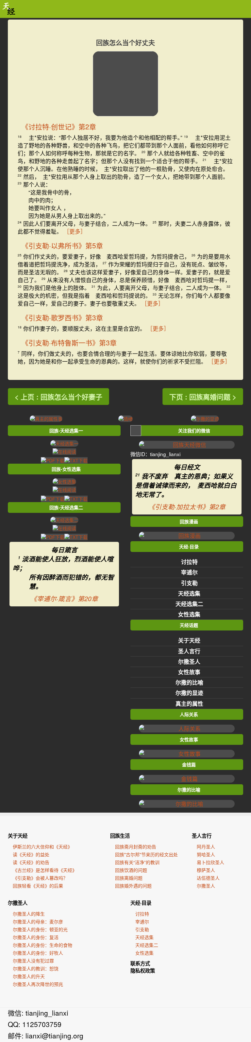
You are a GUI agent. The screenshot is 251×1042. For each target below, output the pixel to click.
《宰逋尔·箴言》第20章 (64, 598)
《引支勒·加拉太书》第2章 (187, 506)
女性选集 (189, 614)
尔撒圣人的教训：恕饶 (36, 968)
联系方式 (140, 963)
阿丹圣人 (206, 846)
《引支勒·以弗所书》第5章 (62, 245)
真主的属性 (189, 703)
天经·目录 (140, 902)
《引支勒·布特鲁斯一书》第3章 (69, 342)
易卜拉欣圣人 (210, 862)
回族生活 (120, 835)
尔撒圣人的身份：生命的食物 (42, 945)
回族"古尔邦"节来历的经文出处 (146, 854)
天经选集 (189, 593)
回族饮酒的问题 (131, 870)
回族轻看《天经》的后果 (38, 885)
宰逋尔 (189, 572)
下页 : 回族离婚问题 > (202, 396)
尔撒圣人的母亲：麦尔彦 (38, 921)
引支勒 (189, 583)
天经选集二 (189, 604)
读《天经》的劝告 (31, 862)
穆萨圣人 (206, 870)
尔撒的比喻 (189, 682)
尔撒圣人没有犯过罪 (33, 960)
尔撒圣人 (189, 661)
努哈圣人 (206, 854)
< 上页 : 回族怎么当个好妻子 (58, 396)
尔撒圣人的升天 (29, 976)
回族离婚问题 (128, 878)
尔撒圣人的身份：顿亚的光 (40, 929)
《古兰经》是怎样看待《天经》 (45, 870)
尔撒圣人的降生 (29, 913)
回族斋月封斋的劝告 (135, 846)
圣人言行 (189, 651)
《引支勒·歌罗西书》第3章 (62, 317)
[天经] (9, 9)
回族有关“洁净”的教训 (137, 862)
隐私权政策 (142, 970)
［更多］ (75, 231)
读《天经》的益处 (31, 854)
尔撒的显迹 (189, 693)
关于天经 (189, 640)
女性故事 (189, 672)
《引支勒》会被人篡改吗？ (40, 878)
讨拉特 (189, 562)
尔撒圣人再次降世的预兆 (38, 984)
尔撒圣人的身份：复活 (36, 937)
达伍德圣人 (208, 878)
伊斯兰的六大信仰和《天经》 (42, 846)
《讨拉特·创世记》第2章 (59, 126)
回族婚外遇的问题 (133, 885)
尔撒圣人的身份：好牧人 (38, 952)
